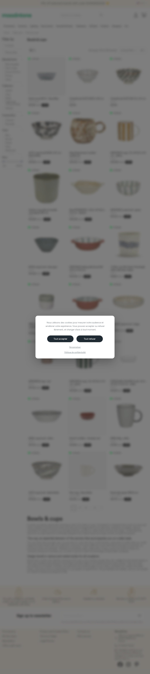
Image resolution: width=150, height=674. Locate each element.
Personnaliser (75, 347)
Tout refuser (90, 338)
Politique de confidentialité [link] (75, 352)
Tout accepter (60, 338)
